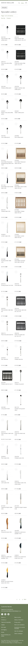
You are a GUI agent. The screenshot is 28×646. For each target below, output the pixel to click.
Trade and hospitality (6, 622)
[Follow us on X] (2, 614)
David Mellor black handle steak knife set (21, 187)
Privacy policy (17, 622)
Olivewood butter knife (6, 532)
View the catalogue (18, 631)
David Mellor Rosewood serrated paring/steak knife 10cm (7, 163)
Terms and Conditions (19, 624)
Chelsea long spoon (19, 384)
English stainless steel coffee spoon (20, 88)
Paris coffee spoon (19, 137)
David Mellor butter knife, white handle (20, 483)
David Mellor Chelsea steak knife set (19, 211)
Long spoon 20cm (5, 408)
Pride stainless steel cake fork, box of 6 (20, 310)
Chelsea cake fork (19, 359)
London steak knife (5, 236)
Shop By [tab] (4, 7)
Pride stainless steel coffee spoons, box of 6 (20, 39)
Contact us (3, 619)
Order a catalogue (18, 633)
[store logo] (7, 2)
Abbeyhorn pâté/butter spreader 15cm (6, 557)
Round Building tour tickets (6, 635)
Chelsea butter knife (19, 458)
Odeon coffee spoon (19, 112)
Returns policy (17, 617)
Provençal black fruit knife (7, 285)
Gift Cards (3, 627)
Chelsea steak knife (5, 211)
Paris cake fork (4, 359)
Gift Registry (4, 629)
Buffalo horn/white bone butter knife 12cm (20, 557)
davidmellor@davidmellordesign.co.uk (12, 611)
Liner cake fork (18, 285)
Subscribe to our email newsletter (19, 627)
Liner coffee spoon (5, 137)
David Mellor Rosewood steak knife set (20, 162)
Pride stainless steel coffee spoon (5, 39)
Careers (3, 624)
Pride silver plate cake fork (7, 334)
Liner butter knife (5, 482)
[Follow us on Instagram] (5, 614)
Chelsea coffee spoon (6, 88)
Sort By (3, 18)
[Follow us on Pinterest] (8, 614)
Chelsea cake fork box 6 (6, 384)
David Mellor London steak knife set (19, 236)
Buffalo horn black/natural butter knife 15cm (7, 582)
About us (3, 617)
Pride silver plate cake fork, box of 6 (19, 335)
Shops (2, 632)
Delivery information (18, 619)
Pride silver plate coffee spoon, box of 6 (20, 63)
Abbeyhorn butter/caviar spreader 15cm (20, 532)
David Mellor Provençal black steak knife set (20, 261)
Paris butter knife (5, 458)
